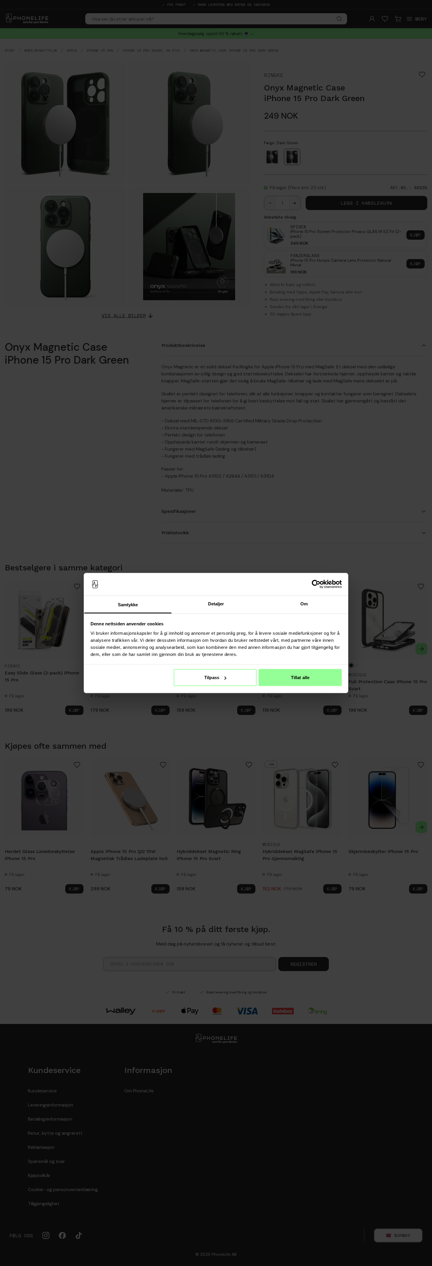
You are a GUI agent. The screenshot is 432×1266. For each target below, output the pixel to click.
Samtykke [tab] (128, 604)
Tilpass (211, 677)
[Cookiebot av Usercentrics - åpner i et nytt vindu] (316, 584)
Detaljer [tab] (216, 603)
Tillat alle (300, 677)
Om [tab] (304, 603)
